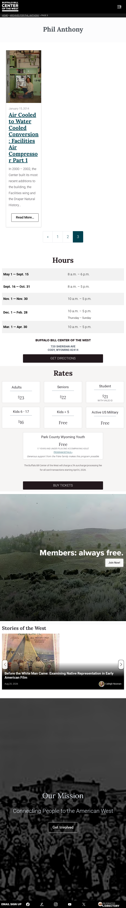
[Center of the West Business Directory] (109, 904)
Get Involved (63, 827)
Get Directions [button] (63, 358)
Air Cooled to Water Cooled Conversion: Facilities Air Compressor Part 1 (24, 137)
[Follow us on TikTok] (42, 904)
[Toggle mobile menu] (119, 6)
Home (5, 15)
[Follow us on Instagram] (56, 904)
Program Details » (63, 452)
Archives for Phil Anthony (24, 15)
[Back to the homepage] (10, 6)
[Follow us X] (84, 904)
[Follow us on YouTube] (70, 904)
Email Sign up (11, 904)
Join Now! (114, 562)
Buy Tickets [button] (63, 485)
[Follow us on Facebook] (28, 904)
